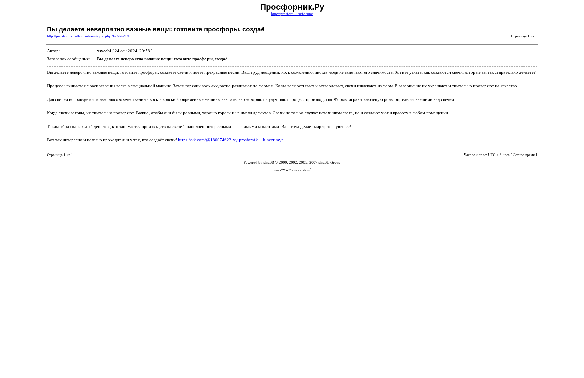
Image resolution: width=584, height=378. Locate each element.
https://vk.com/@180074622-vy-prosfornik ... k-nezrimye (231, 139)
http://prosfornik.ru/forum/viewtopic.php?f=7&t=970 (88, 36)
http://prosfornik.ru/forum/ (292, 14)
